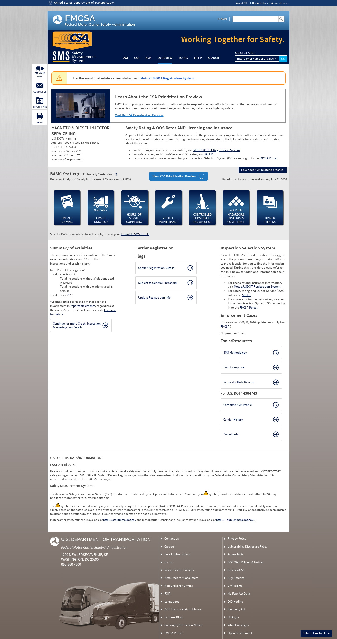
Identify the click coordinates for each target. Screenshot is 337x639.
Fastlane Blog (173, 617)
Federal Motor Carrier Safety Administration (94, 547)
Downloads (230, 434)
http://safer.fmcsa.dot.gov (119, 520)
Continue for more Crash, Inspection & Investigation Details (77, 325)
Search (213, 58)
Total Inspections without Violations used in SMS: (87, 280)
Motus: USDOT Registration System (216, 150)
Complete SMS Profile (135, 234)
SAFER (208, 154)
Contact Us (171, 538)
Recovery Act (236, 609)
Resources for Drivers (178, 586)
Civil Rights (235, 586)
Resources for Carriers (179, 570)
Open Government (240, 633)
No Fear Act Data (239, 593)
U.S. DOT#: (58, 138)
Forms (168, 562)
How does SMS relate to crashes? (262, 170)
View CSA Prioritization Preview (174, 176)
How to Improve (233, 367)
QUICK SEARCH (245, 53)
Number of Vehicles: (64, 151)
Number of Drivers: (64, 155)
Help (198, 58)
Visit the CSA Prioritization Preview (139, 115)
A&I (125, 58)
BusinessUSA (236, 570)
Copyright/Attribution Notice (183, 625)
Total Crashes (59, 295)
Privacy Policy (237, 538)
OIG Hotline (235, 601)
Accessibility (235, 554)
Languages (171, 601)
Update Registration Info (154, 297)
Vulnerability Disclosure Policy (247, 546)
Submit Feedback (314, 633)
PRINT (40, 122)
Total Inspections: (62, 274)
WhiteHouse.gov (238, 625)
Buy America (236, 578)
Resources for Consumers (181, 578)
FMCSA (225, 326)
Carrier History (233, 419)
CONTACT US (39, 91)
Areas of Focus (279, 3)
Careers (169, 546)
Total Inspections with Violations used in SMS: (86, 288)
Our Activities (260, 3)
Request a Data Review (238, 382)
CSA (136, 58)
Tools (183, 58)
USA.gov (233, 617)
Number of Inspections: (67, 159)
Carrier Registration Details (156, 268)
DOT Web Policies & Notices (246, 562)
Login (222, 19)
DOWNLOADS (40, 107)
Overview (165, 58)
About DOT (242, 3)
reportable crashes (82, 306)
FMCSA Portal (268, 158)
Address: (57, 143)
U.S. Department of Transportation (105, 539)
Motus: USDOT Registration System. (167, 78)
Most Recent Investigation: (67, 270)
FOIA (167, 593)
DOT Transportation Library (183, 609)
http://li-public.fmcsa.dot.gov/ (235, 520)
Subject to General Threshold (157, 283)
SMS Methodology (235, 352)
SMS (148, 58)
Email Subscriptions (177, 554)
